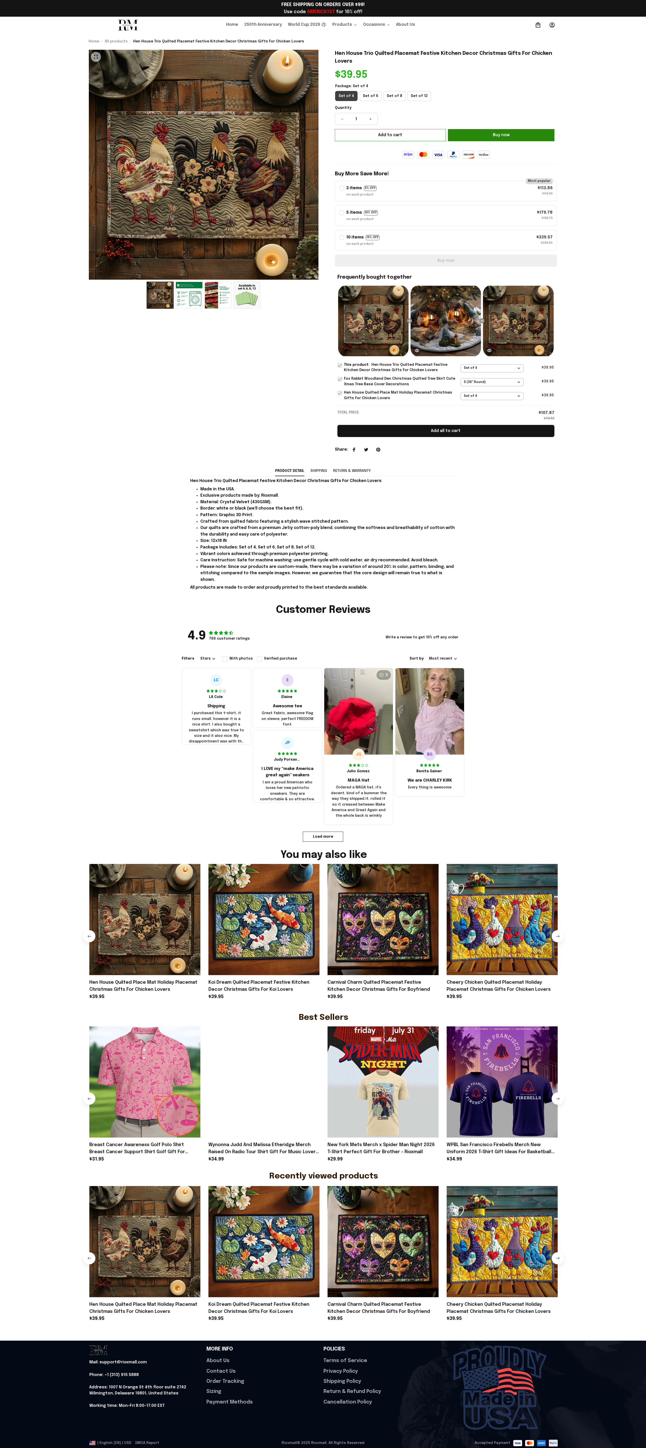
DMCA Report (147, 1443)
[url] (118, 1362)
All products (116, 41)
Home (94, 41)
